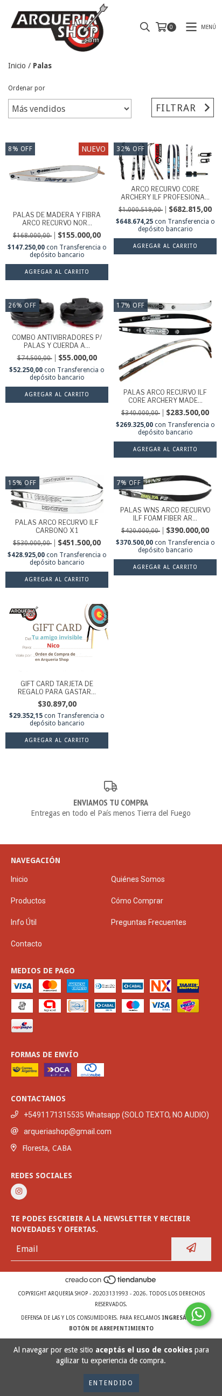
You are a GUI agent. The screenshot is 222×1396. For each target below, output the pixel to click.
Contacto (26, 943)
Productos (28, 900)
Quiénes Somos (138, 879)
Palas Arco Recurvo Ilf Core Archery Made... (165, 396)
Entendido (111, 1383)
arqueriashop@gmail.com (68, 1131)
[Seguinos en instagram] (19, 1192)
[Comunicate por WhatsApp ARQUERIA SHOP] (198, 1314)
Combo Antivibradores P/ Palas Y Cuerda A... (57, 341)
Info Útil (24, 922)
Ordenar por (26, 88)
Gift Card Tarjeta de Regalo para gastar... (57, 688)
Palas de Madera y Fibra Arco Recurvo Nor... (57, 219)
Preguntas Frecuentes (148, 922)
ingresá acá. (181, 1318)
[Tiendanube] (111, 1283)
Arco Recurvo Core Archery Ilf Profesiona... (165, 193)
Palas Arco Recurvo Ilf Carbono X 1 (57, 526)
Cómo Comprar (137, 900)
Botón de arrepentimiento (111, 1328)
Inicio (17, 65)
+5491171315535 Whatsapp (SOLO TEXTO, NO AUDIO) (116, 1114)
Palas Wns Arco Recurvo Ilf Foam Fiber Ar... (165, 514)
